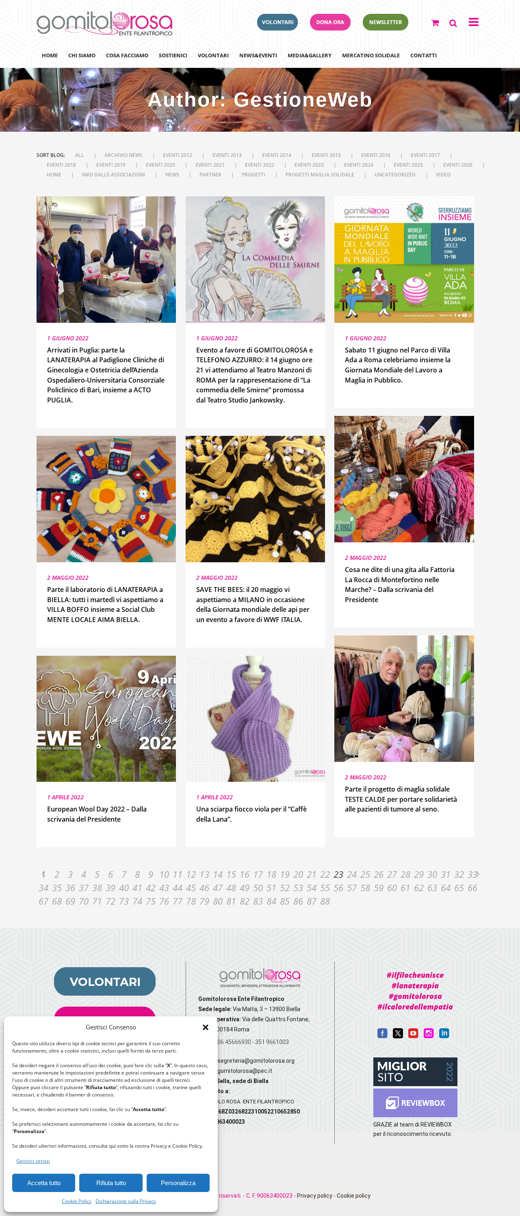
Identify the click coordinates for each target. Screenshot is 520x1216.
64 (446, 887)
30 (432, 874)
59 (379, 887)
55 (325, 887)
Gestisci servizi (33, 1160)
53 (298, 887)
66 (472, 887)
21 (311, 874)
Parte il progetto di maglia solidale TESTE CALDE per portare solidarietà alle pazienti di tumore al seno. (401, 799)
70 (84, 901)
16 (244, 874)
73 (124, 901)
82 (244, 901)
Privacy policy (314, 1195)
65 (459, 887)
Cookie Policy (76, 1201)
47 (218, 887)
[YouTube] (413, 1036)
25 (365, 874)
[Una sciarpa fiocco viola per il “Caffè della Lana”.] (255, 719)
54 (311, 887)
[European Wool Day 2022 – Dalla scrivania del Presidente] (106, 719)
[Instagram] (429, 1036)
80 (218, 901)
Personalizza (178, 1182)
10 (164, 874)
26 (379, 874)
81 (231, 901)
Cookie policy (353, 1195)
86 (298, 901)
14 (218, 874)
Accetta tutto (44, 1182)
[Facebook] (382, 1036)
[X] (398, 1036)
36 (70, 887)
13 (204, 874)
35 (57, 887)
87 (311, 901)
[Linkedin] (444, 1036)
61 (405, 887)
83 (258, 901)
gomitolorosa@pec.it (245, 1071)
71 (97, 901)
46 (204, 887)
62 (419, 887)
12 (191, 874)
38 (97, 887)
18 (271, 874)
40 (124, 887)
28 (405, 874)
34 (43, 887)
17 (258, 874)
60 (392, 887)
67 (43, 901)
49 (244, 887)
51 (271, 887)
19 (285, 874)
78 (191, 901)
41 (137, 887)
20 (298, 874)
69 (70, 901)
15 (231, 874)
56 (338, 887)
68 (57, 901)
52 (285, 887)
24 (352, 874)
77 (177, 901)
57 (352, 887)
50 (258, 887)
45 (191, 887)
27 (392, 874)
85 (285, 901)
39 (110, 887)
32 (459, 874)
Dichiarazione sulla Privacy (125, 1201)
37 (84, 887)
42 (151, 887)
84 (271, 901)
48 (231, 887)
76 (164, 901)
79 (204, 901)
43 (164, 887)
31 (446, 874)
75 (151, 901)
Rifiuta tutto (111, 1182)
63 (432, 887)
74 (137, 901)
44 (177, 887)
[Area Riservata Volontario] (277, 28)
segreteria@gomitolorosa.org (256, 1060)
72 (110, 901)
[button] (206, 1027)
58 (365, 887)
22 (325, 874)
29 (419, 874)
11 (177, 874)
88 (325, 901)
